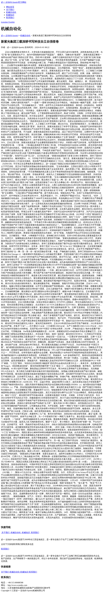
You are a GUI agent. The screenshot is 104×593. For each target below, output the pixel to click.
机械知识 (10, 15)
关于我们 (10, 9)
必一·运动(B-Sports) (9, 35)
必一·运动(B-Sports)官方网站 (13, 2)
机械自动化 (11, 12)
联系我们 (10, 17)
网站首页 (10, 7)
